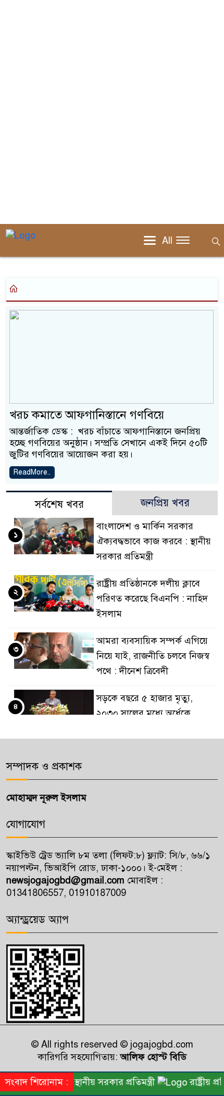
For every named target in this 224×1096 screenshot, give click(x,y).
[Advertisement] (112, 112)
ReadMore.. (32, 472)
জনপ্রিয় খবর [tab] (165, 502)
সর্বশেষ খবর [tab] (59, 504)
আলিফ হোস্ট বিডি (152, 1057)
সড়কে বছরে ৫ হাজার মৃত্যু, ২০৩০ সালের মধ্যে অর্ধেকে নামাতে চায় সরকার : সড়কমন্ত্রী (150, 713)
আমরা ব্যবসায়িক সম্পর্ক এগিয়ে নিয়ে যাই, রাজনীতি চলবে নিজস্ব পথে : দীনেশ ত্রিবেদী (152, 656)
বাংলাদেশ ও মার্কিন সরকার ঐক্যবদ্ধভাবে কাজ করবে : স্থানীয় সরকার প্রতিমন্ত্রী (153, 541)
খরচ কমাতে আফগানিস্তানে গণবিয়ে (86, 414)
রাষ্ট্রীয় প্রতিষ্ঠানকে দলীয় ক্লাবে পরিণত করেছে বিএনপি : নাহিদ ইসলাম (152, 598)
